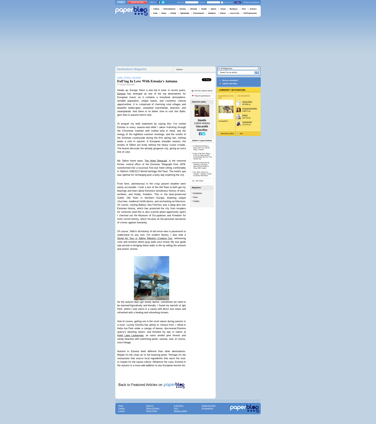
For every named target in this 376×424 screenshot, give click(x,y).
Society (182, 9)
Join (241, 134)
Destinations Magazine (131, 69)
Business (234, 9)
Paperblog (131, 11)
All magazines (207, 408)
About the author (227, 134)
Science (253, 9)
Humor (223, 13)
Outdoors (212, 13)
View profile (202, 126)
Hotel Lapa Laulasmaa (130, 335)
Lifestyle (193, 9)
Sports (213, 9)
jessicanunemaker (249, 108)
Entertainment (169, 9)
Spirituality (184, 13)
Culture (156, 9)
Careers (121, 411)
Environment (198, 13)
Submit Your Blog (229, 84)
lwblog (245, 115)
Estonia (121, 93)
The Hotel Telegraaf (156, 160)
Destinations (197, 193)
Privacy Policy (151, 411)
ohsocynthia (247, 102)
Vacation (196, 201)
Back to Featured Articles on (140, 385)
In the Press (178, 406)
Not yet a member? (230, 80)
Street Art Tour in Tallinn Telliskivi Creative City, (145, 238)
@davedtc (131, 84)
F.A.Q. (176, 408)
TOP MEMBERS (243, 96)
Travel (195, 197)
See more (199, 181)
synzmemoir (247, 122)
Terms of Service (152, 408)
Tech (244, 9)
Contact (121, 408)
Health (204, 9)
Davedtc (123, 84)
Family (173, 13)
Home (121, 2)
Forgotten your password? (251, 2)
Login (238, 2)
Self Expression (250, 13)
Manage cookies (180, 411)
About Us (149, 406)
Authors (179, 70)
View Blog (202, 129)
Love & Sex (234, 13)
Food (155, 13)
